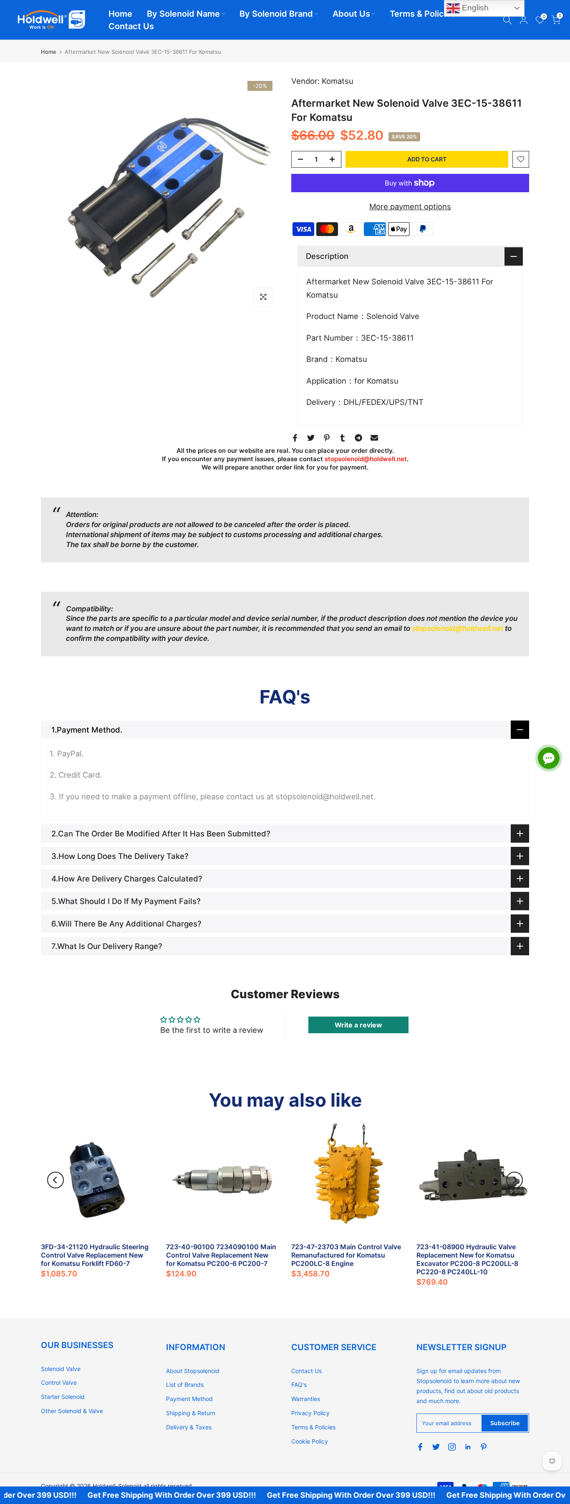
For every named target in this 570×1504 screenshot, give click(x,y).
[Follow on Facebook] (420, 1447)
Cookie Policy (309, 1441)
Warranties (305, 1398)
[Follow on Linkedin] (468, 1447)
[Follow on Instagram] (452, 1447)
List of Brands (185, 1384)
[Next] (514, 1180)
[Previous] (55, 1180)
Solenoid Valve (61, 1368)
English (474, 7)
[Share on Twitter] (311, 438)
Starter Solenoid (63, 1396)
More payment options (410, 206)
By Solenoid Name (183, 14)
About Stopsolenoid (192, 1370)
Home (120, 14)
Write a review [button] (358, 1025)
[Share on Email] (374, 438)
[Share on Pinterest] (326, 438)
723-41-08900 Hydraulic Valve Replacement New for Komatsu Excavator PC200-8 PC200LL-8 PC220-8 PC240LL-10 (467, 1259)
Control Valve (59, 1382)
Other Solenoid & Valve (72, 1410)
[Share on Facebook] (295, 438)
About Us (351, 14)
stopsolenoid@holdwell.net (366, 459)
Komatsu (337, 80)
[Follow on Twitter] (436, 1447)
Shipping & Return (190, 1412)
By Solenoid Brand (276, 14)
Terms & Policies (423, 14)
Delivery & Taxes (189, 1427)
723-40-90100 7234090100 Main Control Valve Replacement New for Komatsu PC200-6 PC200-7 (221, 1255)
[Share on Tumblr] (342, 438)
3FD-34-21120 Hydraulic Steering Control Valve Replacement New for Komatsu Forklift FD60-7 (95, 1255)
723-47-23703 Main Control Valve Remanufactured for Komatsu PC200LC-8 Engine (346, 1255)
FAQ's (299, 1384)
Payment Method (189, 1398)
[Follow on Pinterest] (483, 1447)
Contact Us (131, 26)
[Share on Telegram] (358, 438)
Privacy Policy (310, 1412)
